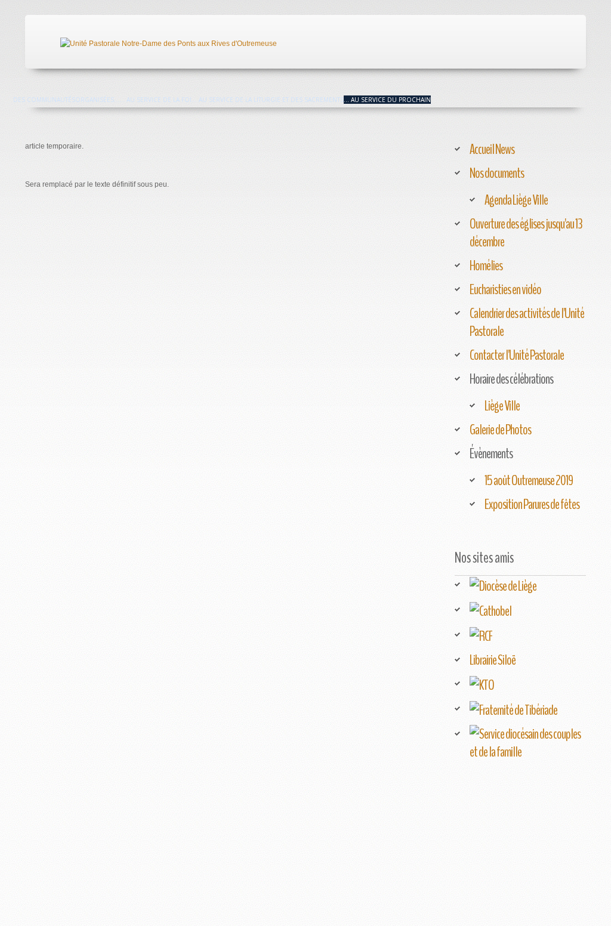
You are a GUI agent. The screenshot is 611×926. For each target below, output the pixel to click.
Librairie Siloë (493, 660)
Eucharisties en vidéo (505, 289)
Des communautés (44, 99)
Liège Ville (502, 405)
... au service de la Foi (155, 99)
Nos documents (497, 173)
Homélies (486, 265)
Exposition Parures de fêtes (532, 504)
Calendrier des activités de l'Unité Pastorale (527, 322)
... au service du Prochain (387, 99)
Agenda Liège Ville (516, 199)
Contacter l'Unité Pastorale (517, 355)
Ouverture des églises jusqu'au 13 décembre (526, 233)
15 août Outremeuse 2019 (529, 480)
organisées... (97, 99)
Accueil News (492, 149)
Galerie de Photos (500, 430)
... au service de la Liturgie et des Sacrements (268, 99)
